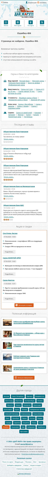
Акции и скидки (35, 465)
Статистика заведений (24, 469)
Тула (40, 423)
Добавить (43, 2)
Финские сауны (38, 81)
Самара (8, 423)
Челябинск (41, 427)
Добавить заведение (14, 465)
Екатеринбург (29, 401)
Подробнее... (9, 252)
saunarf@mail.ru (26, 444)
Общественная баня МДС (13, 205)
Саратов (17, 423)
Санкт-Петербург (18, 396)
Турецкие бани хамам (16, 83)
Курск (17, 409)
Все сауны (17, 25)
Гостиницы (28, 117)
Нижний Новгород (11, 414)
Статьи (25, 465)
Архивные (42, 462)
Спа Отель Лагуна (10, 233)
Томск (34, 423)
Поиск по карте (7, 462)
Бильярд (11, 115)
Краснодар (37, 405)
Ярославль (24, 431)
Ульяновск (15, 427)
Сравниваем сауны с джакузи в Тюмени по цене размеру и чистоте (29, 368)
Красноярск (8, 409)
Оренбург (15, 418)
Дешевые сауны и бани (28, 98)
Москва (6, 396)
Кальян (36, 115)
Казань (18, 405)
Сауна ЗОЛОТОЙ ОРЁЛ (12, 258)
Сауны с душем (23, 106)
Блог (35, 462)
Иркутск (10, 405)
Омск (7, 418)
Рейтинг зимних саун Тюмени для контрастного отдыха (27, 357)
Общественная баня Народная (15, 132)
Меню (6, 25)
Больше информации (25, 378)
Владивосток (39, 396)
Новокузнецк (25, 414)
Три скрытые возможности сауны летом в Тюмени (29, 345)
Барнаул (29, 396)
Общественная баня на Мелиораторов (19, 186)
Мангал (21, 115)
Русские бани (24, 81)
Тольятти (26, 423)
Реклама (28, 462)
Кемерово (27, 405)
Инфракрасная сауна (16, 85)
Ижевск (40, 401)
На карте (31, 25)
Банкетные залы (14, 117)
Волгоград (9, 401)
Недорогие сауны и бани (18, 100)
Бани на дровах (34, 83)
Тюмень (6, 427)
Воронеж (19, 401)
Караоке (37, 113)
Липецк (24, 409)
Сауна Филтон (8, 280)
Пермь (24, 418)
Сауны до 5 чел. (27, 89)
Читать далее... (9, 139)
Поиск (42, 25)
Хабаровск (31, 427)
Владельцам (32, 2)
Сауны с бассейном (25, 104)
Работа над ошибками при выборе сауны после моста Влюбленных (29, 322)
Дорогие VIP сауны (38, 100)
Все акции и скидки (25, 305)
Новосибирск (38, 414)
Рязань (39, 418)
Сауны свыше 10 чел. (26, 91)
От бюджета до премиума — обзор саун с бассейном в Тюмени (29, 334)
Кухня (28, 115)
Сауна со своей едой (24, 113)
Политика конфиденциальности (32, 454)
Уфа (23, 427)
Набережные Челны (37, 409)
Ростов (32, 418)
